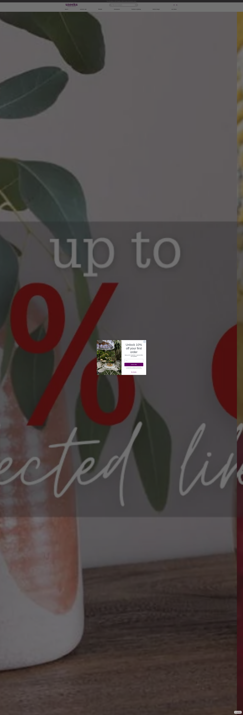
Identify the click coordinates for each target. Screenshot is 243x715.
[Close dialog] (144, 342)
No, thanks (133, 372)
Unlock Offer (134, 364)
